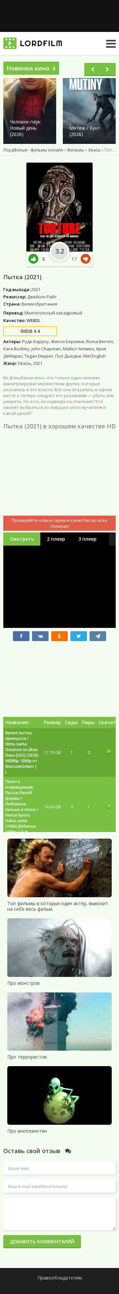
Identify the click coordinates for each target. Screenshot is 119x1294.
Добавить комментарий (42, 1241)
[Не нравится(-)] (84, 259)
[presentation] (92, 69)
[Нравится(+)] (35, 259)
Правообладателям (59, 1278)
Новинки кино (28, 68)
